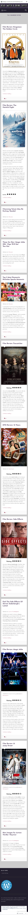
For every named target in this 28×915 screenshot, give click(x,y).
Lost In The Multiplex (14, 611)
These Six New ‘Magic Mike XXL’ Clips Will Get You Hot (14, 244)
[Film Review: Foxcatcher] (14, 366)
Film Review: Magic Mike (13, 649)
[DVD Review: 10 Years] (14, 447)
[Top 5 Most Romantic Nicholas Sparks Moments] (14, 292)
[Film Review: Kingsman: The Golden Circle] (14, 50)
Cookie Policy (5, 909)
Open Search (25, 10)
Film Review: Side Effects (13, 519)
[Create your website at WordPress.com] (14, 1)
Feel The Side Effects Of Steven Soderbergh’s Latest (13, 604)
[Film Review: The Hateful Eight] (14, 129)
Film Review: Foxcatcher (12, 343)
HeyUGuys (11, 469)
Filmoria (10, 217)
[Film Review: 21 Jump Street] (14, 767)
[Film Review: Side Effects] (14, 540)
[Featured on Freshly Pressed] (6, 890)
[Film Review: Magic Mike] (14, 672)
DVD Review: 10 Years (11, 425)
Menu (4, 10)
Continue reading (7, 94)
